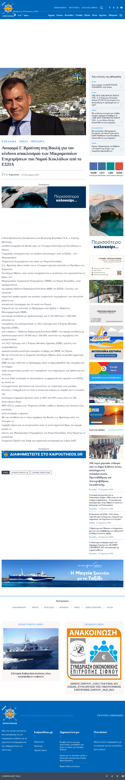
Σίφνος (94, 92)
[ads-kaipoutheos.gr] (44, 454)
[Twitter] (117, 8)
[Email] (75, 174)
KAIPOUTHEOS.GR (20, 472)
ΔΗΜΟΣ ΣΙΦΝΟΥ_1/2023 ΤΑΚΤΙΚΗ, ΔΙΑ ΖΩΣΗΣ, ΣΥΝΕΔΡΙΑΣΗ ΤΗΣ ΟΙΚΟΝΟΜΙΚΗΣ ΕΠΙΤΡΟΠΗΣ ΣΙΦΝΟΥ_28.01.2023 (94, 686)
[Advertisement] (62, 43)
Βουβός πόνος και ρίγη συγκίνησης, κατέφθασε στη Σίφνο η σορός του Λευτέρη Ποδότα (72, 746)
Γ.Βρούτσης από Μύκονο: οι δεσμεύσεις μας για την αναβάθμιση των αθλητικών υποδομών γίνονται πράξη (106, 531)
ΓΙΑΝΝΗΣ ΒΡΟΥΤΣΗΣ (41, 472)
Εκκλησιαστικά (97, 128)
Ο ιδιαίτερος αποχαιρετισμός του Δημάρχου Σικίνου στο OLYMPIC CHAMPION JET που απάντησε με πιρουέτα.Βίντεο (104, 546)
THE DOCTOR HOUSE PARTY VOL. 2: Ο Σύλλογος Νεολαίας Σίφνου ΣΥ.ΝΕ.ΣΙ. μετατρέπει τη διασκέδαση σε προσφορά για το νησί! (105, 100)
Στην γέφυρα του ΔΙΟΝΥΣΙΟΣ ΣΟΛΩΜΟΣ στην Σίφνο (104, 86)
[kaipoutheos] (4, 174)
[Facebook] (110, 8)
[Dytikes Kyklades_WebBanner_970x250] (44, 197)
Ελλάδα (92, 523)
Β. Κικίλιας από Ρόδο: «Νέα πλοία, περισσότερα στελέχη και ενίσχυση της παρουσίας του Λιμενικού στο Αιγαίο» (105, 516)
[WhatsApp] (67, 174)
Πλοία (94, 82)
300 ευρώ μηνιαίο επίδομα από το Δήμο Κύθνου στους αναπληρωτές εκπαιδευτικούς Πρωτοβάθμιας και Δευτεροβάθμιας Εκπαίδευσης (105, 474)
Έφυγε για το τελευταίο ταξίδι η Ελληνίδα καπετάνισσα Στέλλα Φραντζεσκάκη (73, 758)
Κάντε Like (93, 164)
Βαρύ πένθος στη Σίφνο (70, 766)
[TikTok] (114, 8)
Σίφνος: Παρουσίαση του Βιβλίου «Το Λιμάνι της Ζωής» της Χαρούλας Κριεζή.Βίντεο (106, 148)
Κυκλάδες (9, 141)
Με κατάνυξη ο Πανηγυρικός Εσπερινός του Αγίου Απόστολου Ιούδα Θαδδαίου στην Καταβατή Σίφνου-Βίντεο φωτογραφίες (105, 134)
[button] (101, 7)
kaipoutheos (14, 175)
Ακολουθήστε (104, 163)
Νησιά (23, 141)
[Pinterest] (60, 174)
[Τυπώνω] (82, 174)
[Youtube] (121, 8)
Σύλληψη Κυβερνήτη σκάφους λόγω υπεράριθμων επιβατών (31, 675)
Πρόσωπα (37, 141)
